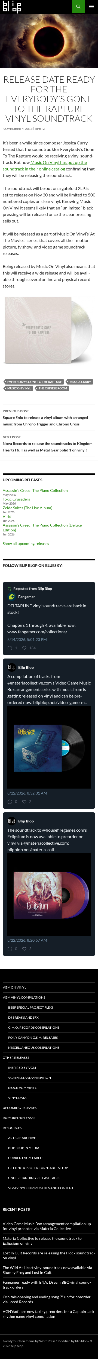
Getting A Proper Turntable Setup (38, 1168)
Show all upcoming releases (26, 543)
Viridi (8, 516)
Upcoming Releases (19, 1108)
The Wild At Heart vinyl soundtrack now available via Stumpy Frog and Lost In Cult (47, 1270)
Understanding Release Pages (34, 1178)
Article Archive (22, 1138)
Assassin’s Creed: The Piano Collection (35, 490)
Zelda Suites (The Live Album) (27, 507)
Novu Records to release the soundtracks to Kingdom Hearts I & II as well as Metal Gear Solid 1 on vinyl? (48, 443)
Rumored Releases (19, 1118)
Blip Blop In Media (23, 1148)
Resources (12, 1128)
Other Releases (16, 1057)
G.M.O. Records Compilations (33, 1027)
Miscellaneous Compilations (33, 1047)
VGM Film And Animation (29, 1078)
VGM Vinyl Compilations (24, 997)
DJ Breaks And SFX (23, 1017)
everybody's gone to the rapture (34, 381)
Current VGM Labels (25, 1158)
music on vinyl (19, 388)
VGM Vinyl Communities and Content (41, 1188)
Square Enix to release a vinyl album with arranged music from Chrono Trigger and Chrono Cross (45, 417)
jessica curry (80, 381)
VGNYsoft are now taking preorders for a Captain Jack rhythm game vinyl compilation (48, 1314)
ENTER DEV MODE (38, 1346)
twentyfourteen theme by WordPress (29, 1341)
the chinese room (53, 388)
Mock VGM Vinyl (22, 1088)
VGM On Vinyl (14, 987)
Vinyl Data (17, 1098)
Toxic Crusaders (16, 499)
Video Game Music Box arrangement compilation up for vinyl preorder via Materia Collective (47, 1226)
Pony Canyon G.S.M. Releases (33, 1037)
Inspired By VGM (22, 1068)
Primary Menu (91, 6)
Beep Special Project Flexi (30, 1007)
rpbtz (40, 129)
